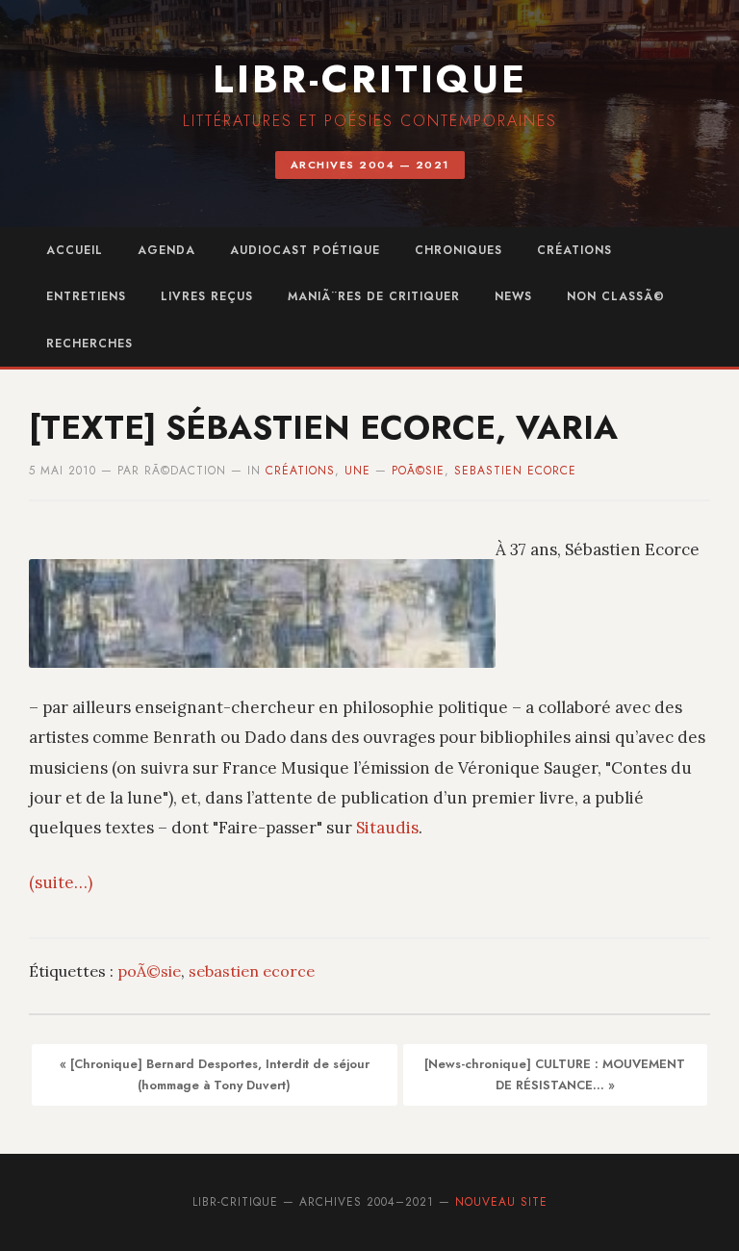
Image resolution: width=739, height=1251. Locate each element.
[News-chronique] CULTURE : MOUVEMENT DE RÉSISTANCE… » (554, 1074)
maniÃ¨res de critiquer (374, 296)
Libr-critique (370, 79)
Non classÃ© (616, 296)
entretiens (86, 296)
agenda (166, 250)
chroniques (458, 250)
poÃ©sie (418, 470)
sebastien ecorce (515, 470)
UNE (357, 470)
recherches (89, 343)
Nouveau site (501, 1202)
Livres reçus (207, 296)
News (513, 296)
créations (574, 250)
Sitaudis (387, 827)
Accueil (74, 250)
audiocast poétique (305, 250)
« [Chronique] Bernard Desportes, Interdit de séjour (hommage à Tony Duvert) (215, 1074)
